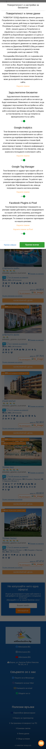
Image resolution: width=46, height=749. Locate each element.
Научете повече (23, 86)
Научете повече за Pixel (23, 229)
